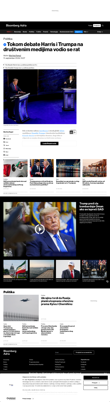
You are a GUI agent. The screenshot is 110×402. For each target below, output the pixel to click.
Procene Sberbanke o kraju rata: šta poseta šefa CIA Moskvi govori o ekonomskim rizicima (49, 330)
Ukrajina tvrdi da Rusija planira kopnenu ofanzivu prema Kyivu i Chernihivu (57, 301)
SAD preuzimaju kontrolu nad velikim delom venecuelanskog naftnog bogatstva (14, 183)
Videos (31, 359)
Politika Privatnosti (60, 362)
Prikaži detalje (27, 398)
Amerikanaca (43, 131)
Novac (31, 179)
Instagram (83, 364)
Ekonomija (17, 32)
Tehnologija (54, 32)
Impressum (58, 364)
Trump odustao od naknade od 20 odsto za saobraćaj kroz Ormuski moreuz (41, 280)
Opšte (5, 324)
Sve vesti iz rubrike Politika (10, 193)
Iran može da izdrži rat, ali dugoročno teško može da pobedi (15, 280)
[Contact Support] (107, 281)
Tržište (38, 32)
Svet (57, 179)
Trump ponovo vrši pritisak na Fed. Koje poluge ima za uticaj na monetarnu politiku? (41, 183)
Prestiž (45, 32)
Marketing (58, 369)
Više (85, 32)
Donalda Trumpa (38, 133)
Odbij (95, 387)
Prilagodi (94, 382)
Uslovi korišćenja (59, 359)
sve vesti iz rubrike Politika (10, 344)
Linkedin (83, 369)
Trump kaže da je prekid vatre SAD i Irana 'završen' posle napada (93, 280)
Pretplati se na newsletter (84, 352)
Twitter (83, 367)
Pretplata (97, 25)
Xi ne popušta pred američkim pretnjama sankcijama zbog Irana (67, 329)
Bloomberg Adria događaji (36, 364)
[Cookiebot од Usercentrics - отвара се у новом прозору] (11, 398)
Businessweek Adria (66, 32)
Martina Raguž (15, 55)
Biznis (25, 32)
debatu (62, 131)
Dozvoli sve (95, 377)
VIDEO (9, 32)
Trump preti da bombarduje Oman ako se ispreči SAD (91, 206)
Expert (78, 32)
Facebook (83, 362)
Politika (31, 32)
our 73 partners (30, 379)
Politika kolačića (59, 367)
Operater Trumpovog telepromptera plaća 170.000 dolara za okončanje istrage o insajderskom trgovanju (11, 331)
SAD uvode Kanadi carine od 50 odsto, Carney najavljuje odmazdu (93, 183)
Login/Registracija (49, 143)
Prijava (90, 25)
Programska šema (34, 362)
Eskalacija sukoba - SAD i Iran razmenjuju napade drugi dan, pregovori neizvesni (67, 280)
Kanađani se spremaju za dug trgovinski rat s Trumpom (67, 182)
